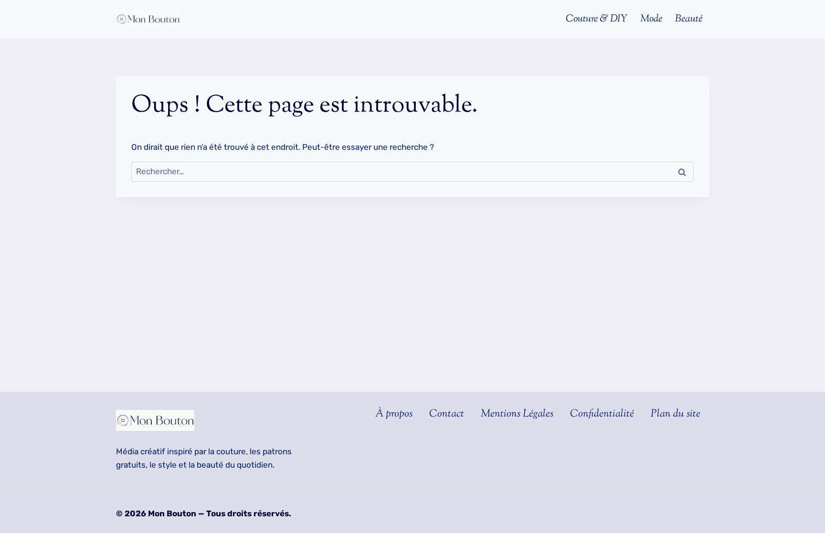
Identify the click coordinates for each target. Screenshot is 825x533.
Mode (651, 19)
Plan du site (675, 414)
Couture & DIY (596, 19)
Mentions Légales (517, 414)
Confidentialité (602, 414)
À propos (393, 414)
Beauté (688, 19)
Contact (446, 414)
